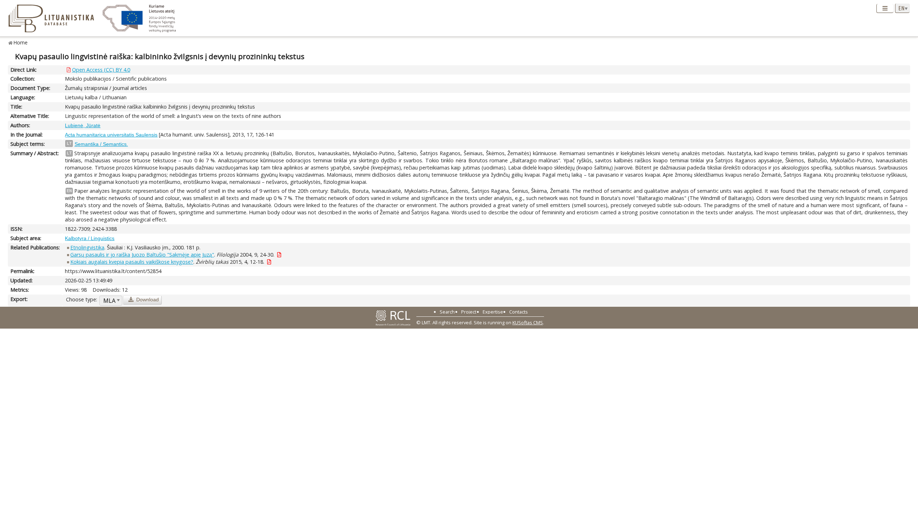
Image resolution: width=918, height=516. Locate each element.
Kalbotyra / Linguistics (89, 238)
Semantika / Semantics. (101, 144)
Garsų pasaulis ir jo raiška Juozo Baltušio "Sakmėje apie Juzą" (142, 254)
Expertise (493, 312)
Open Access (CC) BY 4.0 (101, 69)
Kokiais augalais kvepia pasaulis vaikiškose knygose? (131, 261)
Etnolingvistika (87, 247)
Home (21, 42)
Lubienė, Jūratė (82, 125)
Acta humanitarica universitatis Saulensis (111, 135)
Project (468, 312)
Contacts (518, 312)
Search (447, 312)
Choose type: (81, 299)
